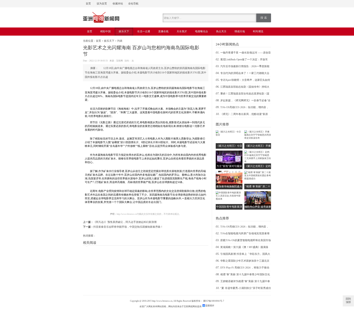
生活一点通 (143, 31)
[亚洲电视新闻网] (101, 22)
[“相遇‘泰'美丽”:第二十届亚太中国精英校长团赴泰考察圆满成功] (257, 178)
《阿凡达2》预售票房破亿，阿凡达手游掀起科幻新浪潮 (125, 222)
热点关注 (221, 31)
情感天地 (240, 31)
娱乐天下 (124, 31)
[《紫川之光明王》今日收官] (229, 135)
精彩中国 (105, 31)
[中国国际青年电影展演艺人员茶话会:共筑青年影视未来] (229, 199)
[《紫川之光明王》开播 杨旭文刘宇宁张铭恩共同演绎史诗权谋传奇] (257, 138)
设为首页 (102, 3)
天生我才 (182, 31)
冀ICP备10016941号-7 (213, 301)
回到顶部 (348, 300)
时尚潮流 (258, 31)
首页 (88, 3)
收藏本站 (118, 3)
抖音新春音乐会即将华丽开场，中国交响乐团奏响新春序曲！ (128, 226)
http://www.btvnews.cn (162, 301)
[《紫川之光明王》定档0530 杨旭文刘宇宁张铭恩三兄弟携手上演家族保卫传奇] (257, 161)
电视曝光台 (201, 31)
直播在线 (163, 31)
